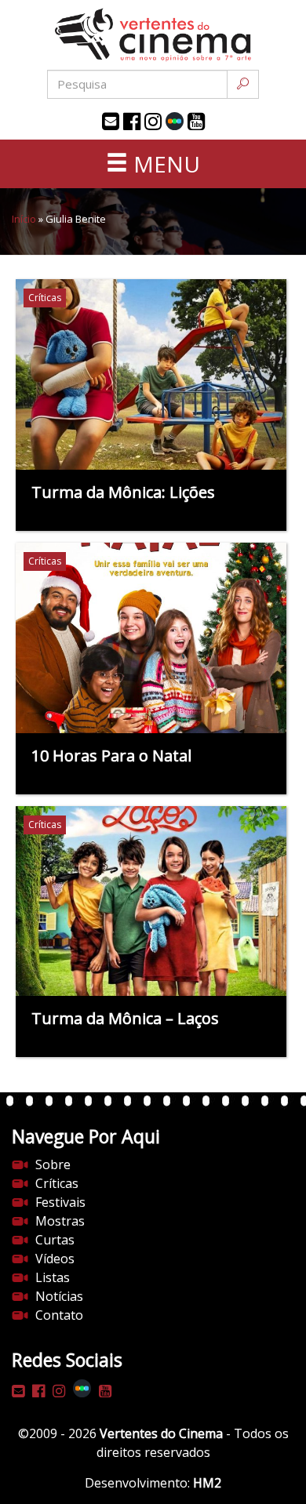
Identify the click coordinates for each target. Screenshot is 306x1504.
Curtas (55, 1239)
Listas (52, 1277)
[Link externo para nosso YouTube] (196, 121)
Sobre (53, 1164)
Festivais (60, 1202)
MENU (164, 164)
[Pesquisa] (243, 84)
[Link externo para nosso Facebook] (131, 121)
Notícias (59, 1296)
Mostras (60, 1221)
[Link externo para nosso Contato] (110, 121)
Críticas (56, 1183)
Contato (59, 1315)
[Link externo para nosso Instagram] (153, 121)
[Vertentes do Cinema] (153, 35)
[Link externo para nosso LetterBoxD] (175, 121)
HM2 (207, 1482)
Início (24, 219)
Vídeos (55, 1258)
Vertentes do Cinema (161, 1433)
